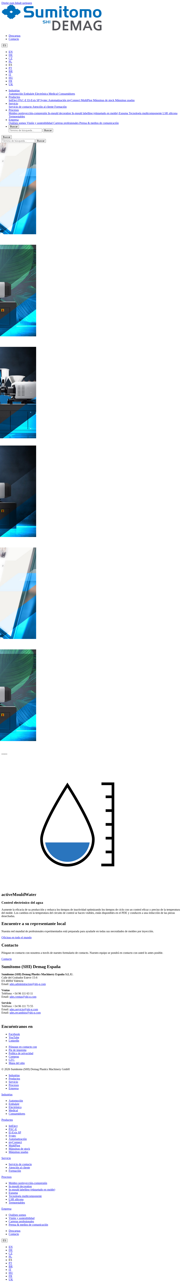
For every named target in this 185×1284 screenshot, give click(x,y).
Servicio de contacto (20, 106)
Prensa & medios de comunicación (99, 123)
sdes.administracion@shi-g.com (28, 984)
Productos (14, 97)
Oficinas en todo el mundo (16, 937)
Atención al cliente (43, 106)
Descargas (14, 35)
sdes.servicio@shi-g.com (24, 1009)
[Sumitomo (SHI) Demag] (51, 29)
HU (11, 77)
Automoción (16, 93)
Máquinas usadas (125, 100)
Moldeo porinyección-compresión (28, 113)
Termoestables (17, 116)
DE (11, 55)
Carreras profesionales (66, 123)
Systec (44, 100)
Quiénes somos (18, 123)
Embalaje (29, 93)
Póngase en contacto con (23, 1046)
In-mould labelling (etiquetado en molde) (95, 113)
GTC (12, 1059)
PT (10, 68)
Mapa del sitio (17, 1063)
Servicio (13, 103)
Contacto (14, 38)
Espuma (124, 113)
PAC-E (22, 100)
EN (11, 51)
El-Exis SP (33, 100)
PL (10, 61)
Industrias (14, 90)
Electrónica (42, 93)
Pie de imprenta (17, 1050)
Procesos (14, 110)
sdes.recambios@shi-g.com (25, 1012)
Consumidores (67, 93)
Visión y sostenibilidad (40, 123)
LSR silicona (170, 113)
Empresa (14, 119)
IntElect (13, 100)
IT (10, 74)
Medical (54, 93)
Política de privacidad (21, 1053)
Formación (60, 106)
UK (11, 84)
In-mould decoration (60, 113)
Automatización (57, 100)
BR (11, 71)
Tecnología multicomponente (146, 113)
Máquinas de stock (104, 100)
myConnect (74, 100)
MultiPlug (87, 100)
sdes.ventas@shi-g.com (23, 996)
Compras (14, 1056)
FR (10, 81)
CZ (10, 58)
